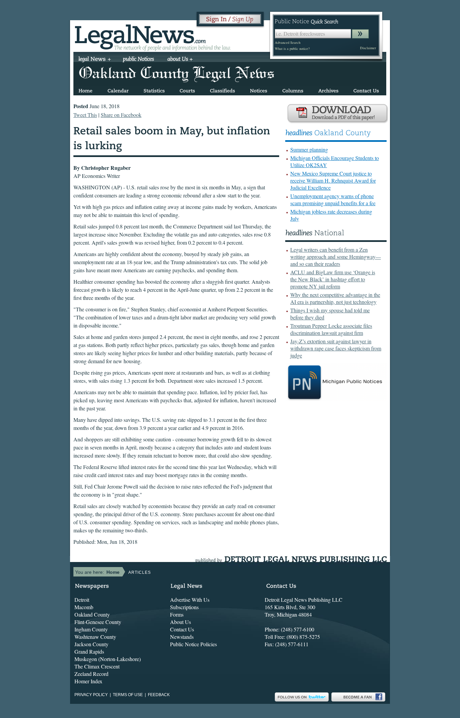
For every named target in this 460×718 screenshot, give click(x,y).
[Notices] (258, 89)
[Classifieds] (222, 89)
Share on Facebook (121, 114)
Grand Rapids (89, 651)
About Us (180, 621)
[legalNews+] (95, 60)
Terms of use (128, 694)
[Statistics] (154, 89)
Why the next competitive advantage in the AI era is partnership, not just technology (335, 298)
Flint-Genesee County (97, 621)
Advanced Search (287, 42)
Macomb (83, 607)
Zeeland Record (91, 673)
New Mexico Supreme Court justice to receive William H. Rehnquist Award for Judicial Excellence (333, 180)
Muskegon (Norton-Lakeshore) (107, 658)
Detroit (81, 599)
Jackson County (91, 644)
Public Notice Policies (193, 644)
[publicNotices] (138, 60)
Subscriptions (184, 607)
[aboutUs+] (180, 60)
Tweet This (85, 114)
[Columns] (292, 89)
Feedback (159, 694)
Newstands (182, 636)
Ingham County (91, 629)
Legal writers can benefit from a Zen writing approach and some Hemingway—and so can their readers (335, 256)
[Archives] (328, 89)
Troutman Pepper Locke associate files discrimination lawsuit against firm (331, 329)
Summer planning (309, 149)
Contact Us (182, 629)
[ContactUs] (366, 89)
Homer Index (88, 681)
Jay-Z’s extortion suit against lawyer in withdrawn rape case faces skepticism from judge (335, 348)
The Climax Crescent (97, 666)
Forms (177, 614)
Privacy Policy (91, 694)
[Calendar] (118, 89)
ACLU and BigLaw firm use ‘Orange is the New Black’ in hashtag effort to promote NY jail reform (332, 279)
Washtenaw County (95, 636)
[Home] (85, 89)
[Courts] (187, 89)
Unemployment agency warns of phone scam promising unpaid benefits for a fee (332, 199)
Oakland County (92, 614)
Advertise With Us (189, 599)
